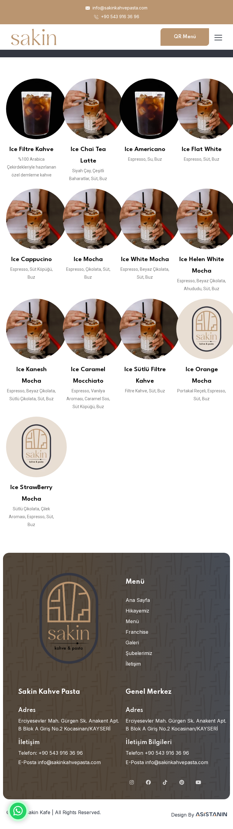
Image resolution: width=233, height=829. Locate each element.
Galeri (132, 642)
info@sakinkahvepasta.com (119, 7)
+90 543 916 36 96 (119, 16)
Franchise (137, 632)
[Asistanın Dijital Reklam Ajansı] (211, 815)
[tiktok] (165, 782)
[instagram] (132, 782)
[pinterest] (182, 782)
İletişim (133, 664)
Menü (132, 621)
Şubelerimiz (139, 653)
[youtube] (198, 782)
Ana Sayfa (138, 600)
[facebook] (148, 782)
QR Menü (185, 36)
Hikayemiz (137, 611)
